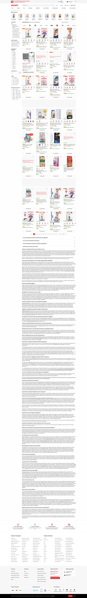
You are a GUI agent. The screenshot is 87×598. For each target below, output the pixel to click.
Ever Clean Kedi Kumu (69, 561)
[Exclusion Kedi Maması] (73, 25)
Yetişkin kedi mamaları (26, 310)
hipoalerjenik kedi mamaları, (70, 270)
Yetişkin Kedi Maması (16, 28)
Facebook (60, 591)
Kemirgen (30, 8)
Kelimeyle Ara (14, 71)
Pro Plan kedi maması (39, 377)
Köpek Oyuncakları (36, 544)
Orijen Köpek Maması (69, 554)
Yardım (67, 5)
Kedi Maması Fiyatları (15, 87)
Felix (44, 561)
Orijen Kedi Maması (58, 551)
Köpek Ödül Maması (36, 541)
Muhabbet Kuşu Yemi (36, 554)
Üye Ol (57, 5)
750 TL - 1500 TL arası (16, 91)
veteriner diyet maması (45, 441)
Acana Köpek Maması (69, 548)
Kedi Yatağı (23, 544)
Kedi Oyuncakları (13, 551)
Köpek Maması (24, 556)
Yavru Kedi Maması (15, 30)
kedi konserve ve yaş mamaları (58, 344)
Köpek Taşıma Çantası (36, 543)
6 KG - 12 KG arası (16, 83)
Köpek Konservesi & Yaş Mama (37, 539)
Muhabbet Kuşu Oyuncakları (37, 556)
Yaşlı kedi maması (42, 325)
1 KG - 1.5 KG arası (16, 79)
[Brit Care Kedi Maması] (46, 25)
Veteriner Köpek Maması (36, 559)
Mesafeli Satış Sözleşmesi (41, 573)
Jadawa (14, 68)
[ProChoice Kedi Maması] (68, 25)
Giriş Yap (61, 5)
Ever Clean (45, 558)
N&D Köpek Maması (69, 546)
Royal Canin (46, 539)
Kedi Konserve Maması (15, 41)
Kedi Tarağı (23, 546)
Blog (25, 571)
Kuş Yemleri (34, 553)
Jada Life (14, 66)
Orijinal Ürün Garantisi (15, 573)
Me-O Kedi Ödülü (68, 559)
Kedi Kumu (12, 544)
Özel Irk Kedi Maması (15, 35)
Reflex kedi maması (30, 378)
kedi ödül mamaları (54, 352)
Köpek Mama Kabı (35, 546)
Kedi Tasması (24, 543)
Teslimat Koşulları (40, 575)
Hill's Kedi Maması (57, 541)
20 (63, 234)
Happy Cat (14, 63)
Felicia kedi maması (37, 378)
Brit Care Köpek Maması (69, 549)
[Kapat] (75, 1)
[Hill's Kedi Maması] (29, 25)
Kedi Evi (23, 549)
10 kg (29, 278)
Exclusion (14, 61)
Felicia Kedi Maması (58, 548)
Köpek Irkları (26, 577)
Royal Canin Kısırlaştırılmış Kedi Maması (59, 556)
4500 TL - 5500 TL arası (17, 97)
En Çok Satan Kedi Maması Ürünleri (31, 240)
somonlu (23, 277)
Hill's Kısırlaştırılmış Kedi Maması (60, 558)
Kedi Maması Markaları (13, 49)
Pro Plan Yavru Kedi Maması (70, 556)
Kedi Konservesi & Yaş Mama (15, 546)
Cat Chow (14, 58)
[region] (16, 65)
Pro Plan (45, 538)
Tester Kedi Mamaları (16, 37)
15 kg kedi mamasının (25, 471)
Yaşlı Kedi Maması (15, 34)
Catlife (14, 59)
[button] (76, 16)
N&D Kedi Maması (57, 543)
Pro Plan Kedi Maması (58, 538)
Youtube (66, 591)
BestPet (14, 55)
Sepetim (73, 5)
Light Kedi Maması (15, 31)
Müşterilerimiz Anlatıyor (15, 577)
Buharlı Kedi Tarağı (25, 554)
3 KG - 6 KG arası (15, 81)
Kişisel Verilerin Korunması (41, 579)
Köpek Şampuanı (35, 551)
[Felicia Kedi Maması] (62, 25)
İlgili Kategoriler (14, 40)
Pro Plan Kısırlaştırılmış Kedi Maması (59, 553)
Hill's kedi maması (47, 377)
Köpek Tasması (35, 548)
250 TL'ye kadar (15, 89)
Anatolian (14, 54)
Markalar (38, 8)
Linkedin (70, 591)
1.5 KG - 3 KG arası (16, 80)
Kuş (24, 8)
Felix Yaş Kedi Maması (69, 538)
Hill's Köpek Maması (69, 544)
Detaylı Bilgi (52, 595)
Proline (45, 559)
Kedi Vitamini (24, 541)
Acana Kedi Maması (58, 544)
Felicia (14, 62)
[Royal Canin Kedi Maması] (24, 25)
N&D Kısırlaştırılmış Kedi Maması (59, 559)
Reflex (45, 549)
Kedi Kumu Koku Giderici (25, 539)
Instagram (56, 591)
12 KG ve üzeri (15, 84)
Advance (14, 52)
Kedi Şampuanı (24, 551)
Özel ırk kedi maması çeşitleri (37, 337)
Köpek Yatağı (35, 549)
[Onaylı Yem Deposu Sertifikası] (41, 590)
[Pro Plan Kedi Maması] (40, 25)
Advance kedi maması (62, 377)
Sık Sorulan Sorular (40, 571)
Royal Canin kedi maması (31, 377)
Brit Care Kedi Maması (58, 546)
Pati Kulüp (64, 8)
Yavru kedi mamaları (25, 303)
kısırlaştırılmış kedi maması (32, 321)
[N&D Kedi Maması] (35, 25)
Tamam (70, 595)
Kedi (12, 8)
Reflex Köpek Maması (69, 553)
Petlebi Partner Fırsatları (15, 575)
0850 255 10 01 (54, 571)
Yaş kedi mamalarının (43, 440)
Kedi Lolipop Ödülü (36, 561)
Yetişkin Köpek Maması (36, 538)
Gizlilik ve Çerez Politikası (41, 581)
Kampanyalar (55, 8)
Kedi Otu (23, 548)
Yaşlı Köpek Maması (25, 561)
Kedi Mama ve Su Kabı (15, 45)
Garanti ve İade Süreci (41, 577)
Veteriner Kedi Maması (36, 558)
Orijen (45, 553)
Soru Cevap (26, 573)
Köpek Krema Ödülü (14, 561)
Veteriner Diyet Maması (16, 32)
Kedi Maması (13, 538)
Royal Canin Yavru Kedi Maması (71, 558)
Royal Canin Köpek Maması (70, 543)
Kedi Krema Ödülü (14, 559)
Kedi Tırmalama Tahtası (15, 554)
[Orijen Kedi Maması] (57, 25)
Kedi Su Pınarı (13, 556)
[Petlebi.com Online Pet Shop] (14, 5)
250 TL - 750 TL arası (16, 90)
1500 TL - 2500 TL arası (16, 93)
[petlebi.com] (11, 10)
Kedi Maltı (23, 553)
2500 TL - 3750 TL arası (17, 94)
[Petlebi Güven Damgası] (36, 590)
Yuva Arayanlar (72, 8)
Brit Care (14, 56)
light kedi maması (59, 332)
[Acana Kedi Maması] (51, 25)
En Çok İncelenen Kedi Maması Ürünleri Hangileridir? (35, 243)
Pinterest (74, 591)
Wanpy (45, 554)
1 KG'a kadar (15, 77)
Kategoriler (13, 22)
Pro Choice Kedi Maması (45, 378)
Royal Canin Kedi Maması (59, 539)
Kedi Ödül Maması (14, 44)
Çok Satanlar (46, 8)
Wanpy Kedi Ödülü (58, 561)
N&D (44, 543)
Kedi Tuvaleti (13, 553)
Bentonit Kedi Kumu (14, 558)
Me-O (45, 556)
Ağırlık (12, 76)
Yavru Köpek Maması (25, 558)
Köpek (18, 8)
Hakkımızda (13, 571)
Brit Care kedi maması (70, 377)
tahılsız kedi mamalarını (50, 438)
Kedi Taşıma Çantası (14, 549)
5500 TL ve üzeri (15, 98)
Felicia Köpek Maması (69, 551)
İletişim (12, 579)
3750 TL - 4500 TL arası (17, 96)
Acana (14, 51)
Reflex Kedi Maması (58, 549)
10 (55, 234)
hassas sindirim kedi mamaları (29, 314)
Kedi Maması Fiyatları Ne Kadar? (30, 246)
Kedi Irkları (26, 575)
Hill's (13, 65)
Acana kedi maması (53, 377)
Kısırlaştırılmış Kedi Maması (15, 27)
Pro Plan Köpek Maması (69, 541)
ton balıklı (27, 277)
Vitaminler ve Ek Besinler (15, 43)
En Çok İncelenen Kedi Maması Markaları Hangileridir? (35, 237)
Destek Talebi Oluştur (55, 577)
